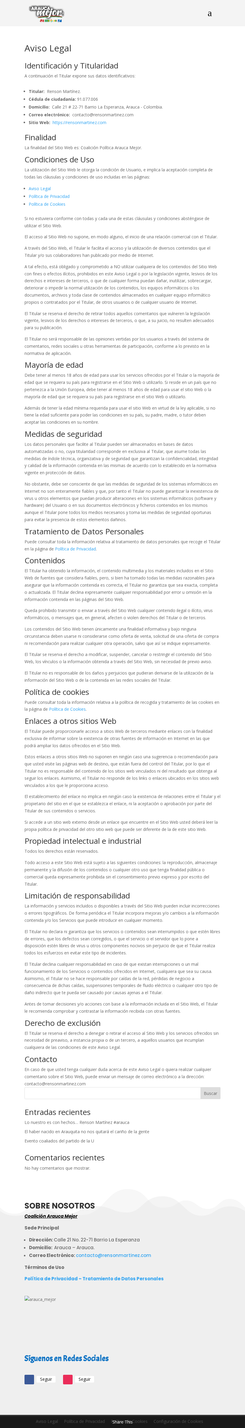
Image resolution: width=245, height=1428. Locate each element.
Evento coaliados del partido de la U (59, 1141)
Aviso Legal (40, 188)
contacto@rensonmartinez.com (113, 1255)
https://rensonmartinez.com (79, 122)
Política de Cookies (47, 204)
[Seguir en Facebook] (29, 1379)
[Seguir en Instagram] (68, 1379)
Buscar (210, 1093)
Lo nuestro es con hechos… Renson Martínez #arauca (76, 1122)
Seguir (46, 1379)
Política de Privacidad (49, 196)
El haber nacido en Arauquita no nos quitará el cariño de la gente (86, 1131)
